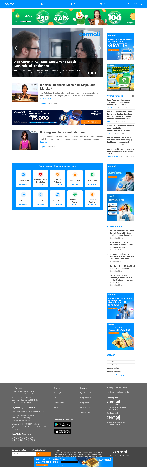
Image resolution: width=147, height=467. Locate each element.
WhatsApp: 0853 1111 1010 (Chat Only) (25, 424)
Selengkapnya (119, 375)
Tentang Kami (58, 393)
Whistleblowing (85, 407)
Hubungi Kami (59, 403)
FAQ (55, 398)
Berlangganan (43, 454)
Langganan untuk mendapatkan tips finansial (29, 450)
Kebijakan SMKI (85, 403)
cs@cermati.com (26, 402)
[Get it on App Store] (78, 431)
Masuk (130, 4)
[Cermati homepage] (120, 451)
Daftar (136, 4)
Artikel (56, 407)
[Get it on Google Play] (78, 424)
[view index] (133, 96)
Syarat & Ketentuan (86, 393)
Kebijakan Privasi (86, 398)
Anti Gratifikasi (85, 412)
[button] (16, 48)
